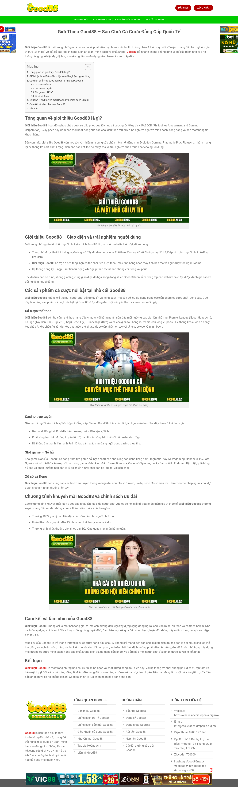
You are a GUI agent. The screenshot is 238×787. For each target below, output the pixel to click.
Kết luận (33, 108)
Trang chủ (81, 19)
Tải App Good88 (101, 19)
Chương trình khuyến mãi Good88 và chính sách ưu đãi (59, 100)
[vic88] (72, 779)
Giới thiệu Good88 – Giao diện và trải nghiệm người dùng (59, 76)
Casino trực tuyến (43, 88)
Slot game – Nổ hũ (44, 92)
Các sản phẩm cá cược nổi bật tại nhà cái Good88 (56, 80)
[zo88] (166, 779)
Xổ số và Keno (42, 96)
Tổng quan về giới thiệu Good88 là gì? (49, 72)
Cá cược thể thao (43, 84)
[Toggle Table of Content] (86, 67)
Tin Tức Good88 (154, 19)
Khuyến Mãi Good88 (127, 19)
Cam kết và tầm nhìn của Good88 (47, 104)
